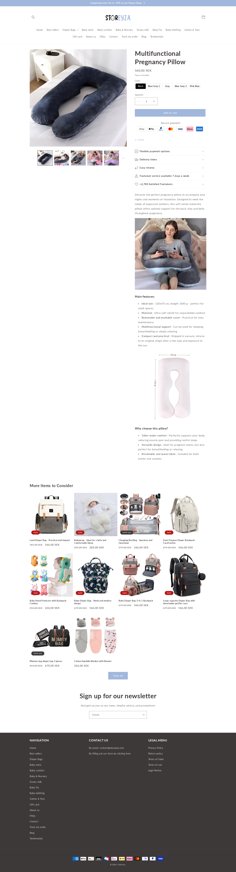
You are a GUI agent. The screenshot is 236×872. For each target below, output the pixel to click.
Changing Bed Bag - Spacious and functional (135, 541)
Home (33, 748)
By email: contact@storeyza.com (106, 748)
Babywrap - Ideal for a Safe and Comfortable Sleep (90, 541)
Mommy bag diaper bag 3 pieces (46, 661)
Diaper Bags (36, 759)
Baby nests (35, 764)
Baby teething (37, 793)
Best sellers (36, 753)
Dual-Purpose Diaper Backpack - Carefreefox (179, 541)
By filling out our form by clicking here (110, 753)
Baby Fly (34, 787)
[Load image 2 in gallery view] (61, 158)
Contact (34, 821)
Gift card (34, 804)
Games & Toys (37, 798)
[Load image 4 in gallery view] (94, 158)
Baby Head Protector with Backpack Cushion (48, 602)
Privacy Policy (155, 748)
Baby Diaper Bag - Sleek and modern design (92, 602)
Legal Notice (155, 770)
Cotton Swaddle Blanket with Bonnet (92, 661)
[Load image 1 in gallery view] (45, 158)
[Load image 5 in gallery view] (111, 158)
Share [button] (141, 139)
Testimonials (36, 838)
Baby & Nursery (38, 776)
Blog (32, 832)
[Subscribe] (143, 715)
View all (118, 675)
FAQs (32, 815)
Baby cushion (37, 770)
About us (34, 810)
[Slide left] (33, 158)
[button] (33, 17)
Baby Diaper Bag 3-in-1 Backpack (136, 600)
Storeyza (121, 864)
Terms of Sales (156, 759)
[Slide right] (123, 158)
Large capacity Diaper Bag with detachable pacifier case (179, 602)
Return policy (155, 753)
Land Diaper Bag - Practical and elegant (50, 540)
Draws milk (36, 781)
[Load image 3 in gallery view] (78, 158)
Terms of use (155, 764)
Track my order (38, 827)
